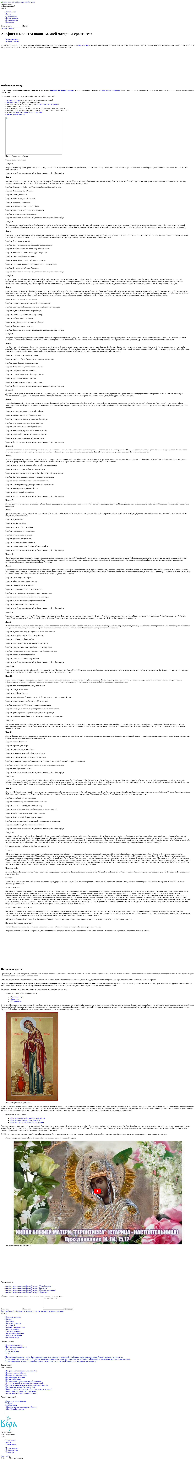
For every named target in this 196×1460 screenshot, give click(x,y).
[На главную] (18, 2)
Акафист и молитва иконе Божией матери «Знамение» (26, 1288)
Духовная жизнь (11, 20)
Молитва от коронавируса (15, 1401)
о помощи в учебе (12, 102)
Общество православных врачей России (21, 1407)
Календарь (9, 22)
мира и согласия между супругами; (29, 112)
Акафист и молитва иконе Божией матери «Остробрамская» (28, 1286)
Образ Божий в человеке (14, 1409)
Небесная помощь (12, 39)
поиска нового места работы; (47, 104)
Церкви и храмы (11, 18)
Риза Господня (11, 1405)
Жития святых (11, 16)
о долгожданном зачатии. (15, 114)
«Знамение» (14, 999)
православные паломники (110, 90)
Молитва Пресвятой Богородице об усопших (27, 1118)
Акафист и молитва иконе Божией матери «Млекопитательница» (30, 1290)
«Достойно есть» (16, 997)
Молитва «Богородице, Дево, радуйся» (25, 1120)
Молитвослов (10, 12)
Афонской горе (83, 45)
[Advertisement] (98, 66)
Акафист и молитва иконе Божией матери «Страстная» (26, 1292)
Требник (8, 1403)
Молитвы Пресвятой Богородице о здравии (27, 1122)
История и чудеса (12, 41)
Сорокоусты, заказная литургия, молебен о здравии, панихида (32, 1311)
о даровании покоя (12, 100)
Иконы (8, 14)
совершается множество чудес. (62, 90)
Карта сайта (5, 1456)
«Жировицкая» (16, 1001)
